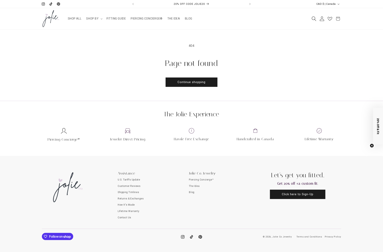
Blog (191, 192)
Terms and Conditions (309, 236)
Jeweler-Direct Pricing (127, 139)
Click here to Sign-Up (297, 194)
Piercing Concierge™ (201, 179)
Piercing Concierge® (64, 139)
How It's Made (126, 204)
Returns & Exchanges (131, 198)
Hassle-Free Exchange (191, 139)
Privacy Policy (333, 236)
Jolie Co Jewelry (282, 236)
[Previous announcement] (133, 4)
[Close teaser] (372, 146)
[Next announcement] (250, 4)
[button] (94, 18)
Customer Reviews (129, 186)
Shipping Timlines (128, 192)
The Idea (194, 186)
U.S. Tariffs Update (129, 179)
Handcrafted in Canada (255, 139)
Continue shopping (191, 82)
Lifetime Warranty (319, 139)
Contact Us (124, 217)
